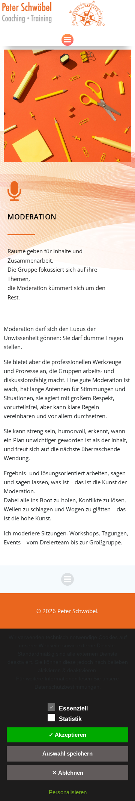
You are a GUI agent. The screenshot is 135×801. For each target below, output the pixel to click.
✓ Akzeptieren (67, 734)
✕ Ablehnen (67, 772)
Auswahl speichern (67, 753)
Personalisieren (68, 792)
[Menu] (68, 40)
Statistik (70, 719)
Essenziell (73, 708)
